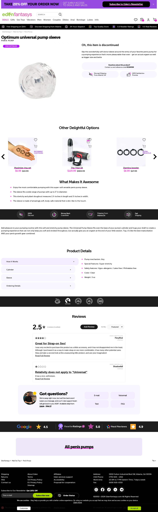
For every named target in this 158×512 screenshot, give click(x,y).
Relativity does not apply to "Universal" (61, 372)
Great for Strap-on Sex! (50, 343)
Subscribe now (42, 495)
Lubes (90, 20)
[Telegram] (122, 489)
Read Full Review (42, 356)
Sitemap (31, 485)
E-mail (96, 395)
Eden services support (63, 477)
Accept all (134, 508)
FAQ (123, 404)
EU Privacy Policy (35, 482)
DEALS (5, 20)
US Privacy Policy (35, 480)
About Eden (33, 474)
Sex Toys (21, 20)
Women (47, 20)
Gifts (12, 20)
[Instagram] (96, 489)
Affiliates (57, 474)
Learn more (77, 502)
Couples (57, 20)
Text (96, 404)
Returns (4, 477)
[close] (153, 4)
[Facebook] (102, 489)
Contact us (6, 482)
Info (97, 20)
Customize (24, 508)
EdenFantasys (6, 32)
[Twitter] (115, 489)
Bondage (81, 20)
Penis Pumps (28, 32)
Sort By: (103, 327)
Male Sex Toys (17, 32)
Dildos (66, 20)
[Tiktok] (109, 489)
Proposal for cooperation (64, 482)
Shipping (5, 474)
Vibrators (31, 20)
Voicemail (123, 395)
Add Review (89, 327)
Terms (30, 477)
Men (39, 20)
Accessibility (59, 480)
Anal (72, 20)
